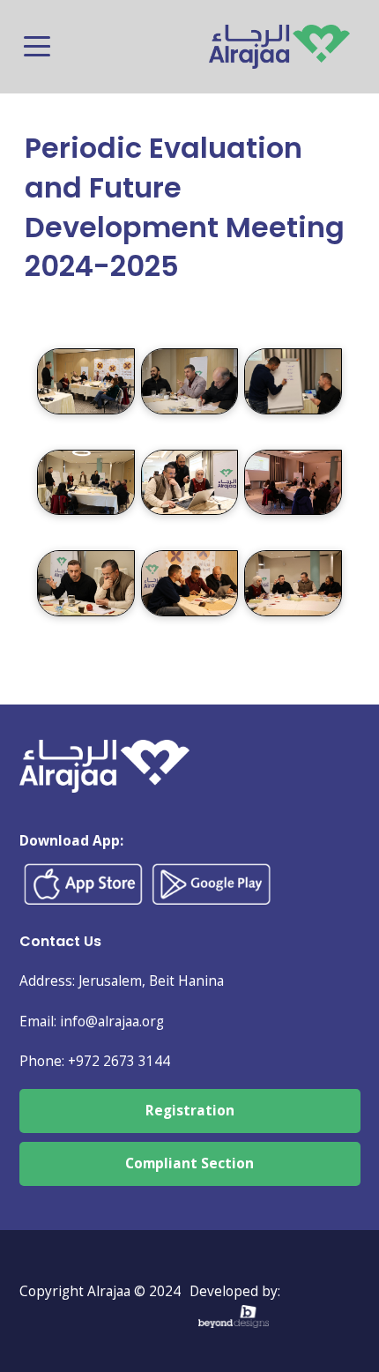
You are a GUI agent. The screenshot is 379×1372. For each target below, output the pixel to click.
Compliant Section (189, 1163)
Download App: (71, 840)
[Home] (279, 37)
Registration (189, 1110)
